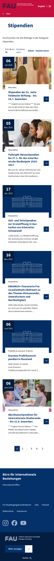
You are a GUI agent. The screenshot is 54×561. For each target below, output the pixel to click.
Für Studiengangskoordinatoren (17, 504)
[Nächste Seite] (42, 448)
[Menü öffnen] (50, 6)
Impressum (22, 511)
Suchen (25, 558)
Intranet (45, 504)
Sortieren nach (20, 51)
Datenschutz (8, 511)
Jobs (36, 504)
